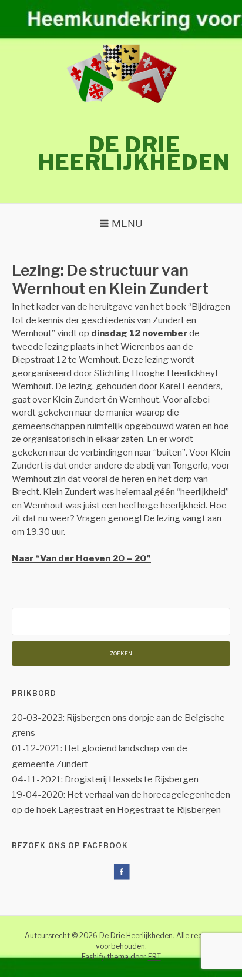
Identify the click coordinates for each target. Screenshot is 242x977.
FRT (154, 956)
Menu (127, 223)
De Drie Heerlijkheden (134, 153)
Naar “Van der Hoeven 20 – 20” (81, 558)
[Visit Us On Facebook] (121, 878)
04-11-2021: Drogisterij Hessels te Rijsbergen (105, 779)
